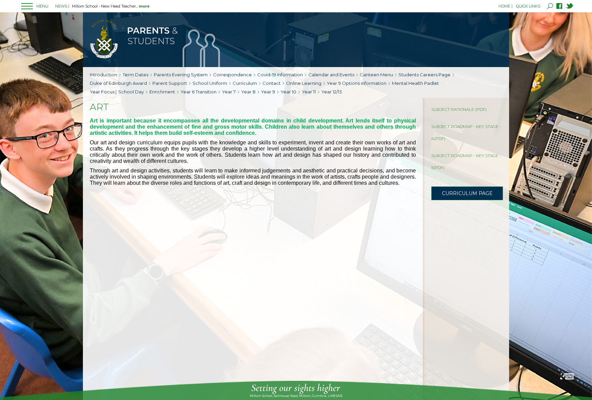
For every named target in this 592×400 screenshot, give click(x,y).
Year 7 (229, 91)
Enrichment (162, 91)
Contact (271, 83)
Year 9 (268, 91)
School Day (131, 91)
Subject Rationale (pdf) (458, 109)
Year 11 (309, 91)
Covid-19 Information (280, 74)
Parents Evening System (181, 74)
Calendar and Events (331, 74)
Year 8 (248, 91)
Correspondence (232, 74)
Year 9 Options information (356, 83)
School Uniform (210, 83)
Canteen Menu (376, 74)
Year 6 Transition (199, 91)
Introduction (103, 74)
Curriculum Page (467, 193)
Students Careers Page (424, 74)
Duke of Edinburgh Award (118, 83)
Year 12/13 (331, 91)
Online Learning (303, 83)
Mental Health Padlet (415, 83)
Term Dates (135, 74)
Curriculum (245, 83)
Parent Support (169, 83)
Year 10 (288, 91)
